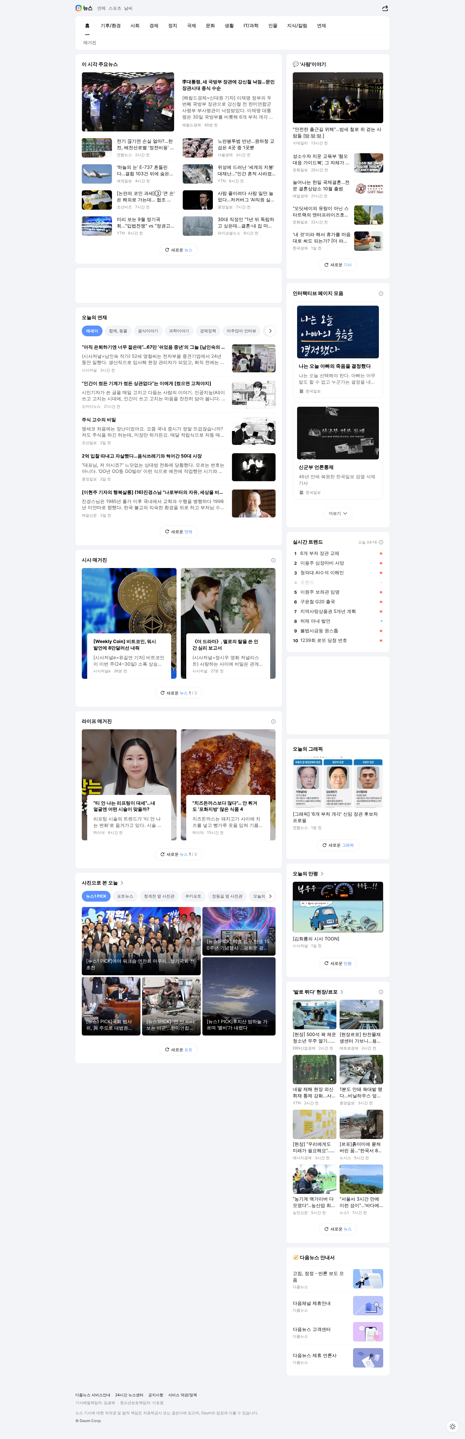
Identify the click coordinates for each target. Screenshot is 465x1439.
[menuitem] (87, 25)
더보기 (335, 513)
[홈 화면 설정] (453, 1427)
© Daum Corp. (88, 1420)
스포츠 (114, 8)
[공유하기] (384, 8)
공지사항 (155, 1394)
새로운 (181, 249)
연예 (101, 8)
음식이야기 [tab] (148, 330)
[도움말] (273, 560)
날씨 (128, 8)
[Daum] (79, 8)
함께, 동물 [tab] (118, 330)
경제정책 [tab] (208, 330)
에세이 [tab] (92, 330)
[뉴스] (88, 8)
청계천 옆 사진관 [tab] (159, 896)
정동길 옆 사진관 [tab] (227, 896)
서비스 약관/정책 (182, 1394)
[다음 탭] (270, 331)
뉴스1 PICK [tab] (96, 896)
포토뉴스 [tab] (125, 896)
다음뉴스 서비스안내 (92, 1394)
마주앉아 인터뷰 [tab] (241, 330)
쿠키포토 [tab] (193, 896)
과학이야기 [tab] (179, 330)
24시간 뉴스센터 (129, 1394)
